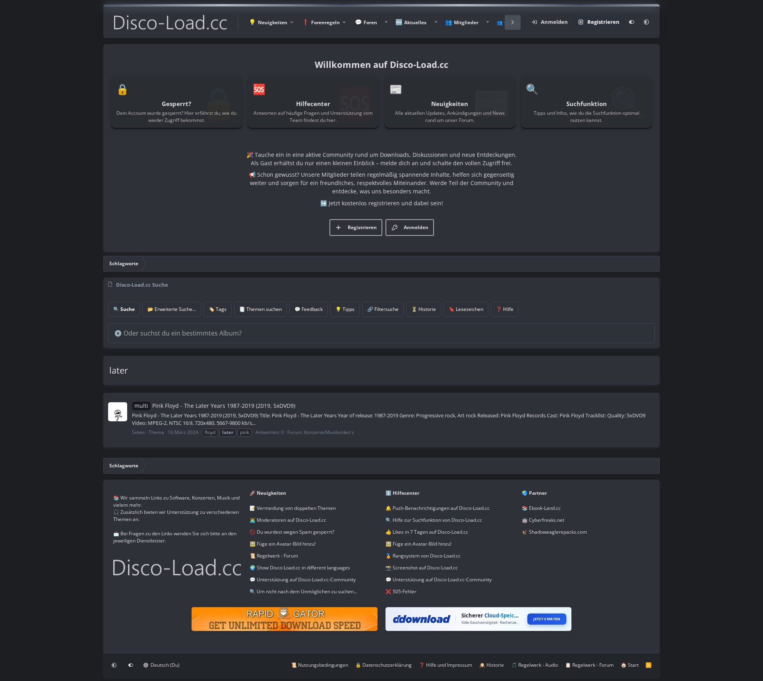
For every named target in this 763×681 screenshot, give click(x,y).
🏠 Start (630, 665)
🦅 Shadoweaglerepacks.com (554, 532)
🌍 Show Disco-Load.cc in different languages (300, 567)
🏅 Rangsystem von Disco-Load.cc (423, 555)
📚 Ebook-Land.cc (541, 508)
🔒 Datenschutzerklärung (383, 665)
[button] (270, 22)
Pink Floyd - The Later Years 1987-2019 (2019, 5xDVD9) (214, 405)
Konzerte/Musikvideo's (329, 432)
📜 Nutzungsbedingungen (319, 665)
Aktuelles (415, 22)
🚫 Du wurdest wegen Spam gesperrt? (292, 532)
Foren (370, 22)
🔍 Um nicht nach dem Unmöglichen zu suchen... (303, 591)
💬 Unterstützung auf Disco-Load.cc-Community (303, 579)
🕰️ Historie (491, 665)
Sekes (138, 432)
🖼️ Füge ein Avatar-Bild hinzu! (283, 543)
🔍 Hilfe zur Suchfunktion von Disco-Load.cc (433, 520)
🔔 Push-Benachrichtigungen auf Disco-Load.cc (437, 508)
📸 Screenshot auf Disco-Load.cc (421, 567)
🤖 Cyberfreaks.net (543, 520)
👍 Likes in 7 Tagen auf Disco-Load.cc (426, 532)
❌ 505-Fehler (400, 591)
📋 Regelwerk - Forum (589, 665)
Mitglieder (466, 22)
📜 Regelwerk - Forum (274, 555)
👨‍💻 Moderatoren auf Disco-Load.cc (288, 520)
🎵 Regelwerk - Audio (534, 665)
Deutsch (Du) (164, 665)
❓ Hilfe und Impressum (445, 665)
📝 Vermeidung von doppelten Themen (293, 508)
